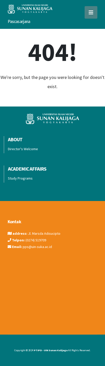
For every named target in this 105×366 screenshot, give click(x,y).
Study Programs (20, 178)
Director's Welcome (23, 149)
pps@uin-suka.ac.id (37, 246)
